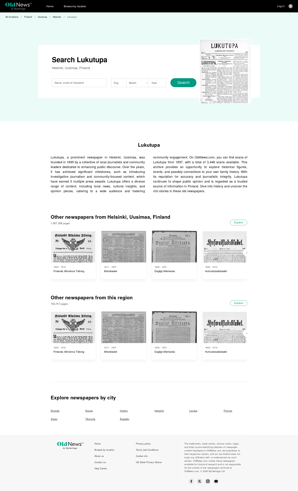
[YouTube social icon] (216, 481)
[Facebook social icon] (191, 481)
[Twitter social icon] (199, 481)
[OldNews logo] (18, 5)
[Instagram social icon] (208, 481)
